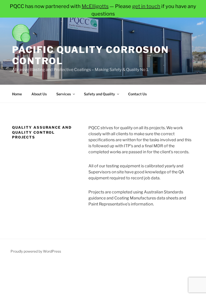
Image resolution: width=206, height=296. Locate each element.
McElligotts (95, 6)
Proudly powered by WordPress (36, 251)
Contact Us (137, 94)
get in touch (146, 6)
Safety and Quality (99, 94)
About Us (39, 94)
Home (17, 94)
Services (63, 94)
